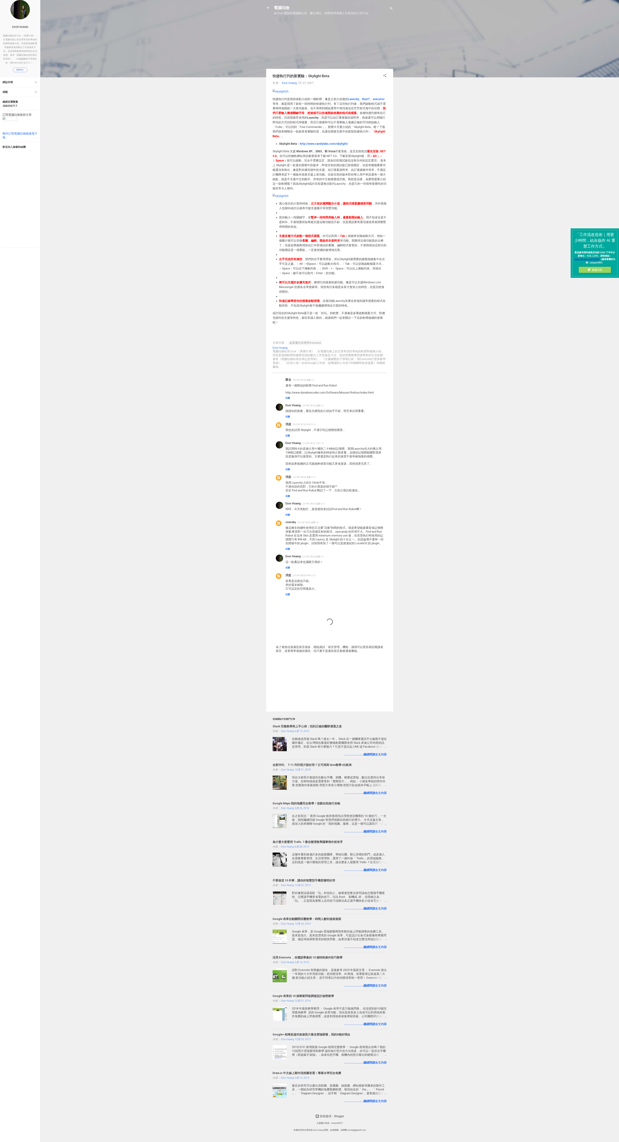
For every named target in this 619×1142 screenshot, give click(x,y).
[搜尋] (391, 9)
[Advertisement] (329, 43)
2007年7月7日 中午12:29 (304, 424)
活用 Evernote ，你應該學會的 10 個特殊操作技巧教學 (308, 957)
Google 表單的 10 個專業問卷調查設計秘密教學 (303, 996)
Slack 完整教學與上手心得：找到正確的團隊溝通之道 (307, 726)
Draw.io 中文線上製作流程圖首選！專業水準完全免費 (307, 1073)
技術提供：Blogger (331, 1116)
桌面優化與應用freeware (305, 342)
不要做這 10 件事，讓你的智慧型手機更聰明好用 (304, 880)
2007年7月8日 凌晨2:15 (313, 556)
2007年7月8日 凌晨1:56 (308, 522)
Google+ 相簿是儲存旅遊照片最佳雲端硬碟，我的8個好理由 (311, 1034)
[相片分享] (280, 91)
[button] (385, 76)
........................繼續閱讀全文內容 (365, 754)
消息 (288, 424)
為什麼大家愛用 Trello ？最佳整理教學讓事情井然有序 (308, 842)
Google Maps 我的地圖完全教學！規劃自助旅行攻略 (306, 803)
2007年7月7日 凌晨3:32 (313, 405)
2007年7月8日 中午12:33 (304, 575)
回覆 (287, 398)
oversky (290, 522)
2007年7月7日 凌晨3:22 (303, 380)
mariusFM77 (337, 1123)
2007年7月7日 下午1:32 (313, 443)
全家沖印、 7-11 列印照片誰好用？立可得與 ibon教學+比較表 (312, 764)
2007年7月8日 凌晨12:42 (313, 504)
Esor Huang (293, 405)
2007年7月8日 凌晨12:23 (304, 477)
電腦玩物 (281, 7)
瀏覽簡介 (20, 70)
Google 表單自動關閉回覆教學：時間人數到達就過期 (307, 919)
